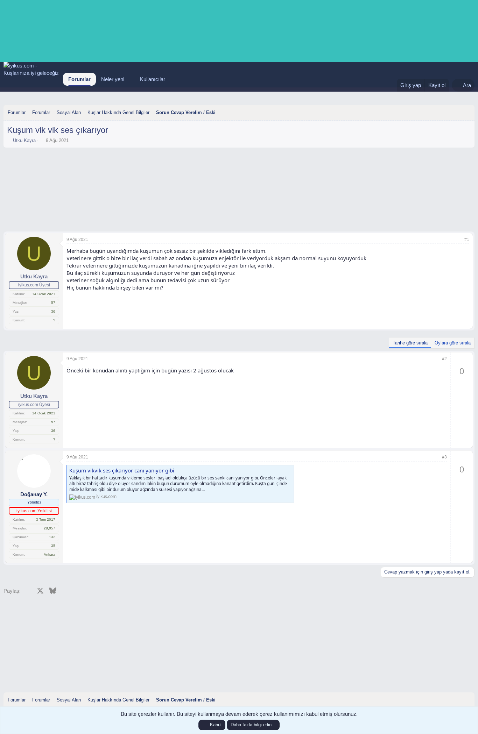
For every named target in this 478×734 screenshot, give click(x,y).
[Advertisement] (239, 170)
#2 (444, 358)
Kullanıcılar (152, 79)
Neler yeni (112, 79)
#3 (444, 457)
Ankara (49, 554)
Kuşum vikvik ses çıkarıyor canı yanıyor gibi (121, 470)
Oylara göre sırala (453, 342)
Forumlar (79, 79)
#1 (466, 239)
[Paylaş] (457, 240)
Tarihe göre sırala (410, 342)
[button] (130, 79)
